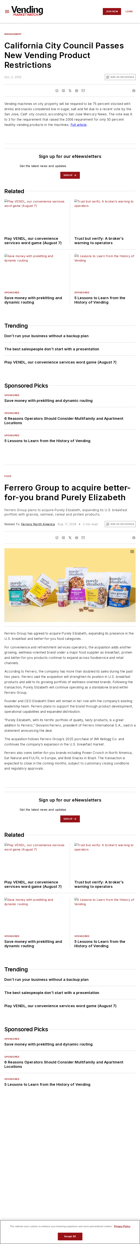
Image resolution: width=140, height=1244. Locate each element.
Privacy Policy (122, 1226)
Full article (79, 125)
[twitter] (70, 90)
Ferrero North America (38, 524)
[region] (70, 1232)
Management (13, 34)
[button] (7, 11)
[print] (134, 90)
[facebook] (57, 90)
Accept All (70, 1236)
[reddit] (76, 90)
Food (7, 476)
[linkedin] (63, 90)
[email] (83, 90)
